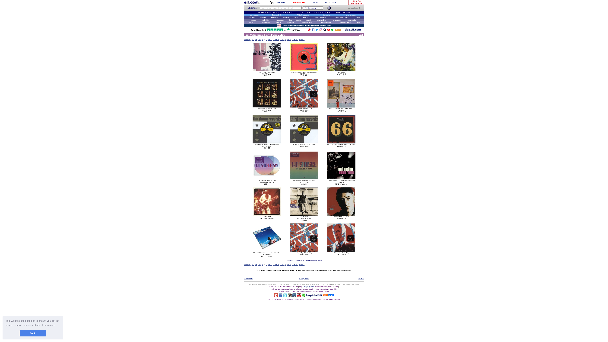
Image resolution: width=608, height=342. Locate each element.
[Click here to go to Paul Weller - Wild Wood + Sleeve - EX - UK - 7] (267, 106)
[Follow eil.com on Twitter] (285, 296)
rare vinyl (274, 17)
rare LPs (286, 17)
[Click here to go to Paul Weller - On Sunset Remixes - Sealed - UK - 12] (304, 178)
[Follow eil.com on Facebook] (280, 296)
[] (247, 40)
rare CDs (263, 17)
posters (358, 17)
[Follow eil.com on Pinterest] (276, 296)
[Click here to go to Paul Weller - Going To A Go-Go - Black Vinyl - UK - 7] (304, 142)
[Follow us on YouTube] (328, 30)
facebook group (345, 22)
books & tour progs (341, 17)
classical (298, 20)
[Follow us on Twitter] (317, 30)
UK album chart (303, 15)
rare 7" (296, 17)
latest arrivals (277, 15)
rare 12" (306, 17)
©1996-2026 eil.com (276, 299)
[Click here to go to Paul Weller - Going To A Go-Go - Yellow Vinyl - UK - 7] (267, 142)
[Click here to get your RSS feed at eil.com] (338, 30)
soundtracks (280, 20)
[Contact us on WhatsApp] (332, 30)
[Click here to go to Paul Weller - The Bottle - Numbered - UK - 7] (267, 70)
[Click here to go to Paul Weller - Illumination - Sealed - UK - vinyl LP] (341, 215)
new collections (326, 22)
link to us (278, 287)
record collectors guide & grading (302, 289)
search (295, 287)
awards (308, 20)
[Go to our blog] (353, 30)
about (334, 2)
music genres (333, 287)
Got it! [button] (33, 333)
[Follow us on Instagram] (321, 30)
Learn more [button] (48, 325)
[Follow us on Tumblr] (324, 30)
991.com (296, 291)
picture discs (321, 20)
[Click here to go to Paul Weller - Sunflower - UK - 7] (341, 70)
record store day (350, 15)
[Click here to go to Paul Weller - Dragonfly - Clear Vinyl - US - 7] (304, 106)
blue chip (251, 17)
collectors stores (307, 22)
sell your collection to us (280, 289)
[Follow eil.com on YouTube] (299, 296)
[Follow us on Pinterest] (309, 30)
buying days (266, 22)
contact (315, 2)
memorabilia (352, 20)
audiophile (265, 20)
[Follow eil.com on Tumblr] (294, 296)
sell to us (252, 22)
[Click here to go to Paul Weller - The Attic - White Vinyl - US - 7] (341, 251)
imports (253, 20)
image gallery (309, 287)
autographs (337, 20)
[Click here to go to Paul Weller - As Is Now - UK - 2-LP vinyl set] (304, 215)
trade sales (290, 22)
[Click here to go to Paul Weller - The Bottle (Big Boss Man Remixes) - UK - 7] (304, 70)
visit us (278, 22)
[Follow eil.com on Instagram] (290, 296)
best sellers (326, 15)
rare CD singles (320, 17)
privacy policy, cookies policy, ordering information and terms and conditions (312, 299)
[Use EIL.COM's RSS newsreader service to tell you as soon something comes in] (328, 295)
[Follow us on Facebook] (313, 30)
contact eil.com (306, 291)
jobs (358, 22)
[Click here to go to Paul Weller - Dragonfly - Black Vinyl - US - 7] (304, 251)
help (325, 2)
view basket (281, 2)
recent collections (322, 289)
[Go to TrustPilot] (276, 31)
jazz (290, 20)
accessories (287, 287)
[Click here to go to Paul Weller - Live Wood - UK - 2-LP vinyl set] (267, 215)
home (271, 287)
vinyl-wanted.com (285, 291)
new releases (254, 15)
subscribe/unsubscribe (321, 291)
